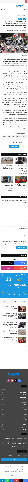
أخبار (19, 15)
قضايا (24, 419)
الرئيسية (23, 15)
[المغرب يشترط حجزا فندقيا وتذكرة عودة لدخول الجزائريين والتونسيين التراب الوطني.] (21, 160)
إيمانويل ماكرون (20, 133)
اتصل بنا (6, 469)
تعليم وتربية (23, 397)
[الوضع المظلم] (4, 10)
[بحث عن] (2, 10)
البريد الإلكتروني (23, 228)
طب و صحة (23, 417)
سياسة (24, 415)
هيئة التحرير (22, 30)
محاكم (24, 424)
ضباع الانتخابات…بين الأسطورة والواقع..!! (10, 307)
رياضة (24, 410)
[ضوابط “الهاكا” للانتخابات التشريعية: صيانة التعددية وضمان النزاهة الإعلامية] (7, 179)
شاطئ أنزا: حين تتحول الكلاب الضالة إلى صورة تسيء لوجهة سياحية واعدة (8, 168)
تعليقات (5, 302)
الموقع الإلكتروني (23, 235)
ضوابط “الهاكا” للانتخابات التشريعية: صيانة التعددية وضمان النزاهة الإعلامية (7, 186)
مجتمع (24, 422)
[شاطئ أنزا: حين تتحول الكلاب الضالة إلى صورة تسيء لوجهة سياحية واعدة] (7, 160)
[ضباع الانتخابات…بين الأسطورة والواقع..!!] (22, 309)
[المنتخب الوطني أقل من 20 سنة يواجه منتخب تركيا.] (21, 179)
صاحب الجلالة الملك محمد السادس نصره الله (13, 137)
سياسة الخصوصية (14, 471)
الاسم (25, 222)
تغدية (24, 400)
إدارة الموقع (21, 471)
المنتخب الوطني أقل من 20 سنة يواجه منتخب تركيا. (21, 185)
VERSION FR (7, 471)
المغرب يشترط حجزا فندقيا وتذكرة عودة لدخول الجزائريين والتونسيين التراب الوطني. (22, 168)
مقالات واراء (23, 427)
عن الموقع (21, 469)
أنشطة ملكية (23, 392)
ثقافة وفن (23, 402)
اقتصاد (24, 395)
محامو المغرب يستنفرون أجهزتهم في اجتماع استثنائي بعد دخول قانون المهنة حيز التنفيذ (9, 316)
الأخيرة (14, 302)
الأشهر (23, 302)
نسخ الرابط (14, 146)
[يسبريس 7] (20, 5)
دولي (24, 407)
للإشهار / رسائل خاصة (13, 469)
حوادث (24, 405)
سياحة (24, 412)
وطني (20, 19)
